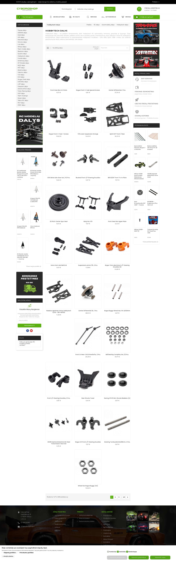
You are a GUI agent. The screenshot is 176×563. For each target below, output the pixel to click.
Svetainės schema (109, 545)
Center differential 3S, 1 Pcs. (88, 311)
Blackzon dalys (23, 51)
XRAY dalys (21, 105)
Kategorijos (23, 25)
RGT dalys (21, 103)
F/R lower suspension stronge (88, 134)
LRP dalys (21, 84)
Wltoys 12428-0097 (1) (138, 230)
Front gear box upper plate (117, 221)
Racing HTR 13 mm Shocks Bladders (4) (117, 398)
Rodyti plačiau (8, 556)
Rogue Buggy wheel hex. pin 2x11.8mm (117, 311)
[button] (29, 17)
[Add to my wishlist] (60, 93)
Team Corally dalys (24, 49)
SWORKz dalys (23, 82)
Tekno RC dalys (23, 100)
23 (124, 497)
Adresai (57, 527)
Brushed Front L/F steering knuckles (88, 178)
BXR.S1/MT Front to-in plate (117, 178)
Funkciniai (112, 551)
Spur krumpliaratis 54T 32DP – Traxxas (139, 203)
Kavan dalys (22, 98)
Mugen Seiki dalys (24, 79)
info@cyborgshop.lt (27, 526)
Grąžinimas (107, 533)
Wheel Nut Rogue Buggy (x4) (88, 486)
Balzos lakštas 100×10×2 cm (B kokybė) (152, 147)
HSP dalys (21, 93)
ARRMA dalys (22, 33)
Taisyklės (106, 521)
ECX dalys (21, 77)
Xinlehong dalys (23, 61)
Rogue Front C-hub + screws (58, 134)
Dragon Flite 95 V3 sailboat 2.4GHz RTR (35, 199)
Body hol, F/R (88, 221)
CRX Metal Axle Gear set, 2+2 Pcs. (58, 178)
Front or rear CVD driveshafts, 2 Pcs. (88, 354)
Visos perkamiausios (151, 242)
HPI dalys (21, 37)
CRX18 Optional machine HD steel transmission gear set (58, 443)
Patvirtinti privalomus (117, 557)
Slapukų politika (10, 553)
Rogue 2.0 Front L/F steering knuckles (88, 442)
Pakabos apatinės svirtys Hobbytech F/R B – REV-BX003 (58, 311)
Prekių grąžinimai (60, 518)
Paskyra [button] (156, 2)
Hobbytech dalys (23, 56)
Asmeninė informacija (62, 515)
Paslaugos (107, 530)
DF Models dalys (23, 63)
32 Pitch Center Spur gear (59, 221)
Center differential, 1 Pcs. (117, 90)
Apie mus (106, 524)
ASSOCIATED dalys (24, 89)
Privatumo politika (109, 518)
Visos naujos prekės (34, 266)
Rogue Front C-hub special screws (88, 90)
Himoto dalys (22, 42)
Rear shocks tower (88, 398)
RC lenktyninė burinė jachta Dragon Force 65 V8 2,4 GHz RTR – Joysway (22, 174)
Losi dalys (21, 44)
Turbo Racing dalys (24, 91)
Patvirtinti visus (160, 557)
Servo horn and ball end (59, 265)
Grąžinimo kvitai (60, 524)
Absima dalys (22, 70)
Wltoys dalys (22, 47)
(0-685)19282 (25, 523)
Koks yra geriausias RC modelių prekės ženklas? (27, 343)
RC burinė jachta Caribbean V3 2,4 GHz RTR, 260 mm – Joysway (22, 256)
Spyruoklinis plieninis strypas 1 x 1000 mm (139, 147)
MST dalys (21, 68)
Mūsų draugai (108, 539)
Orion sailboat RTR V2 (35, 227)
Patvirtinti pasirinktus (139, 557)
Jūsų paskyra (59, 512)
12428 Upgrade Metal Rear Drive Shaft (152, 175)
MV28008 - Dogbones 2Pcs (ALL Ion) (152, 203)
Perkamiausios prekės (86, 521)
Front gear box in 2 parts (58, 90)
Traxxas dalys (22, 30)
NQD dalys (21, 65)
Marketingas (132, 551)
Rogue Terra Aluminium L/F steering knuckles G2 (117, 266)
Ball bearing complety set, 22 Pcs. (117, 354)
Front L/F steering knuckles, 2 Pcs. (58, 398)
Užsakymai (58, 521)
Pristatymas (107, 515)
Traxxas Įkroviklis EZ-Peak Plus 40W (152, 231)
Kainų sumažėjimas (86, 515)
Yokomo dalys (22, 72)
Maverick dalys (23, 39)
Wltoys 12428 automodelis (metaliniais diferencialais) (139, 176)
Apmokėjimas (108, 527)
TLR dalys (21, 75)
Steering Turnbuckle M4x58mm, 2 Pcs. (117, 442)
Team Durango (23, 96)
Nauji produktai (84, 518)
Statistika (122, 551)
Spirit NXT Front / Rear (117, 134)
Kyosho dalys (22, 54)
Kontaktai (106, 536)
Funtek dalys (22, 58)
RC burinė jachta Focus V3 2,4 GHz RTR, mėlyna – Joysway (35, 173)
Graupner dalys (23, 86)
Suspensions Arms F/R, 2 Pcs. (88, 265)
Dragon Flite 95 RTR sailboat (22, 227)
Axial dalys (21, 35)
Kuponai (57, 530)
